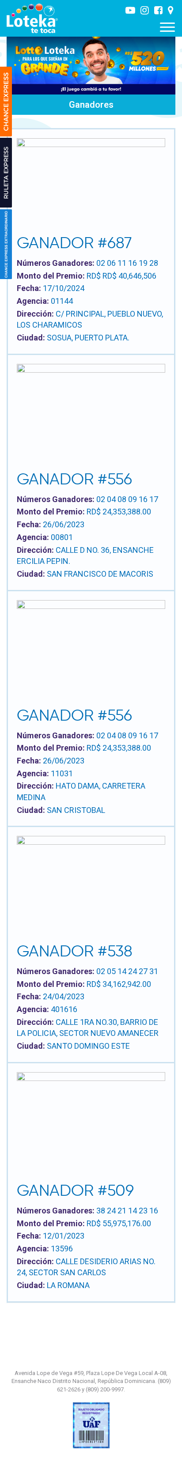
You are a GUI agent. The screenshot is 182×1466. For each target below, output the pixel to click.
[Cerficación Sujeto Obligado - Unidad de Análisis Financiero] (91, 1425)
